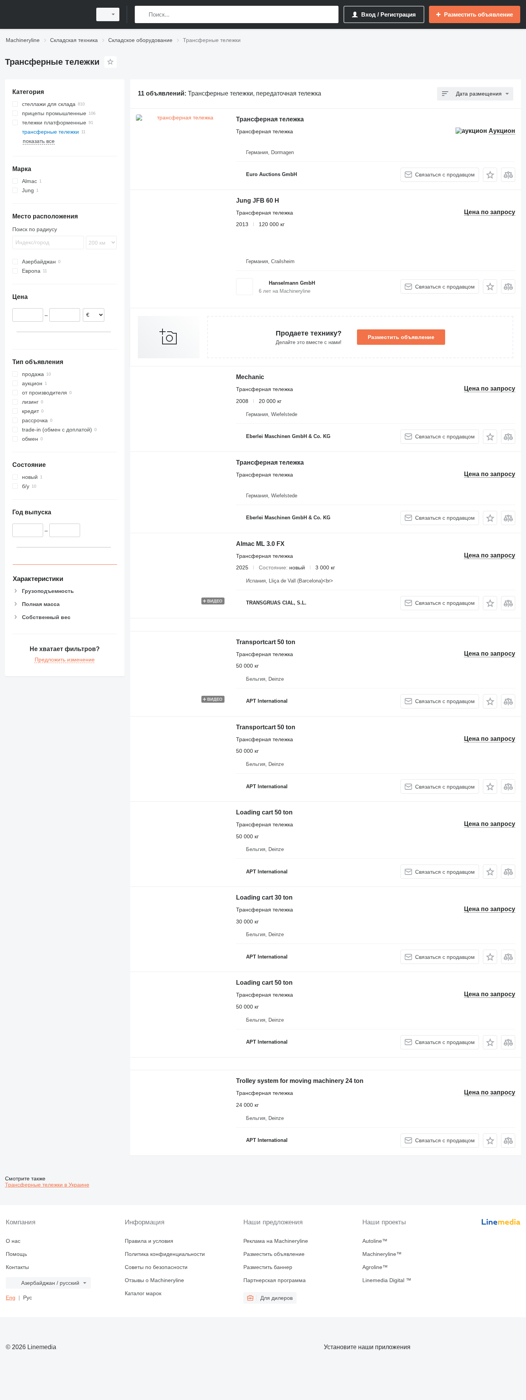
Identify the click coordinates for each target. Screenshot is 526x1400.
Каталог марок (143, 1293)
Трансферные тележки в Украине (47, 1185)
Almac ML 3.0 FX (260, 544)
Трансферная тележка (270, 119)
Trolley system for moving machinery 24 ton (300, 1081)
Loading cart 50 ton (264, 812)
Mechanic (250, 377)
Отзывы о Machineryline (154, 1280)
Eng (10, 1297)
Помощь (16, 1254)
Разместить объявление (401, 337)
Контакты (17, 1267)
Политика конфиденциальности (165, 1254)
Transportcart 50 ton (265, 642)
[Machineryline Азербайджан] (46, 14)
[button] (490, 175)
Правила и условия (149, 1241)
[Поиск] (142, 14)
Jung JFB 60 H (257, 200)
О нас (13, 1241)
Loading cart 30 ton (264, 897)
